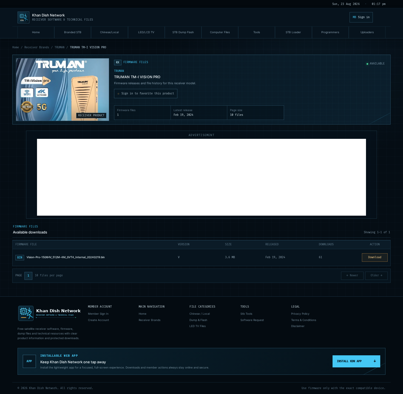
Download (374, 257)
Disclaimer (298, 326)
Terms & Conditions (303, 320)
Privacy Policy (300, 313)
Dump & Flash (198, 320)
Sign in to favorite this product (145, 93)
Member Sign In (98, 313)
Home (15, 47)
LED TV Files (197, 326)
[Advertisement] (201, 177)
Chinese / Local (199, 313)
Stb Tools (246, 313)
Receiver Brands (36, 47)
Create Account (98, 320)
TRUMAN (59, 47)
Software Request (252, 320)
